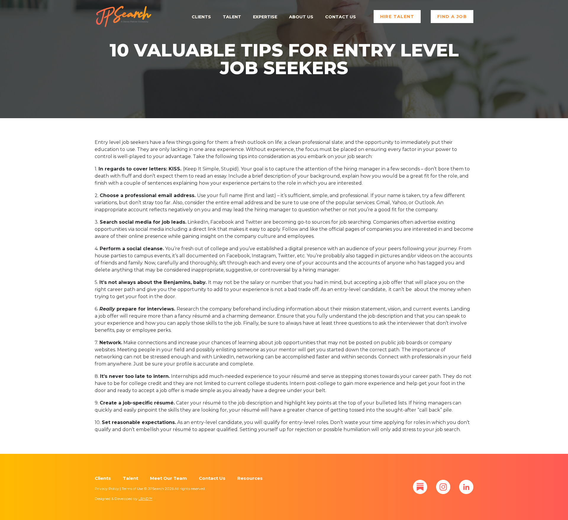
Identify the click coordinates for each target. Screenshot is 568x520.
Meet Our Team (168, 478)
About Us (301, 17)
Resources (250, 478)
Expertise (265, 17)
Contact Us (340, 17)
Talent (232, 17)
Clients (201, 17)
